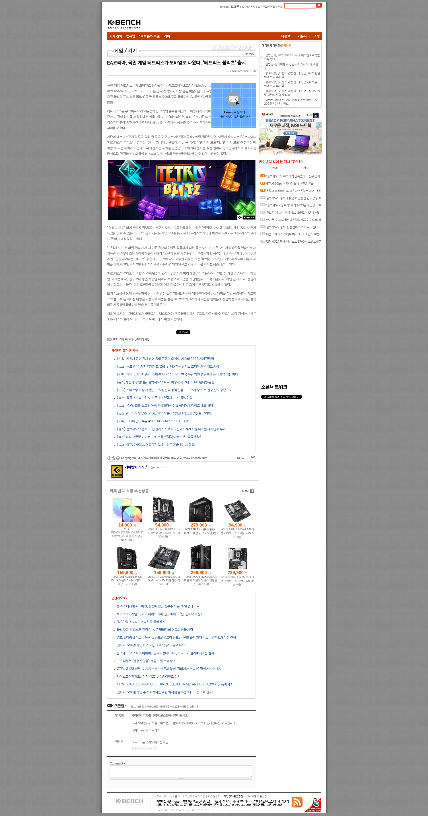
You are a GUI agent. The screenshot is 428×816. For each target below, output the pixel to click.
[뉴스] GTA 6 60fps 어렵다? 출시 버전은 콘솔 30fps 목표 (155, 445)
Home (249, 54)
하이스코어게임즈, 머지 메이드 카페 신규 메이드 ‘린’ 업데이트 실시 (159, 614)
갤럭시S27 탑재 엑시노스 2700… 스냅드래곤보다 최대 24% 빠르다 (290, 243)
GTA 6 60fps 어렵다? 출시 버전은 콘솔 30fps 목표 (287, 185)
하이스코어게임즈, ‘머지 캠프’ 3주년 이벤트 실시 (147, 677)
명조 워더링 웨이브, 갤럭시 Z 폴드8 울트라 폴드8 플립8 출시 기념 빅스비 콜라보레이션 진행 (175, 637)
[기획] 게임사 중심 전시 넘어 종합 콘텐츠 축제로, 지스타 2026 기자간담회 (164, 359)
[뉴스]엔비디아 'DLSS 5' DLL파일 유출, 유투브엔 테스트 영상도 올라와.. (164, 413)
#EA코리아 (118, 339)
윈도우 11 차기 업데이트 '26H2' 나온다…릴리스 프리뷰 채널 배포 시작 (290, 214)
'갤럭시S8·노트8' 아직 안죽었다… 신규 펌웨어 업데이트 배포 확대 (290, 177)
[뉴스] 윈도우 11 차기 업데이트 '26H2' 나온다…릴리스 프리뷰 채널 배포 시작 (167, 366)
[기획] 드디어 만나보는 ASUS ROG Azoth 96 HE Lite (152, 421)
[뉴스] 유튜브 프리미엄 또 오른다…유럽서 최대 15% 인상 (153, 398)
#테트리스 (130, 339)
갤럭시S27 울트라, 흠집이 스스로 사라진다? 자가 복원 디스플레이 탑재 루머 (290, 228)
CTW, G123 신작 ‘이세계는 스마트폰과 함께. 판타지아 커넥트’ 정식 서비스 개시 (168, 669)
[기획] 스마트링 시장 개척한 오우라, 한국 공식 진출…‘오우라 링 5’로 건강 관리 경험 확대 (173, 390)
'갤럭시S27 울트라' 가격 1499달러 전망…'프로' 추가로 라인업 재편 (290, 206)
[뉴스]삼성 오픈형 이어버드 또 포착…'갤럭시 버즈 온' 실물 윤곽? (158, 437)
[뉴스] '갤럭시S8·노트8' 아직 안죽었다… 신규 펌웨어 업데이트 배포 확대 (164, 406)
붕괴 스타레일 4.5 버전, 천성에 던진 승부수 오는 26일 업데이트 (157, 606)
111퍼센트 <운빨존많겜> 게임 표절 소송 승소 (145, 661)
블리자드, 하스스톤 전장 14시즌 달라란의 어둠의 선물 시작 (154, 630)
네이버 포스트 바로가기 (146, 730)
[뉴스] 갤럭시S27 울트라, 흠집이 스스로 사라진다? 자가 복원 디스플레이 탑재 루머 (170, 429)
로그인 (235, 6)
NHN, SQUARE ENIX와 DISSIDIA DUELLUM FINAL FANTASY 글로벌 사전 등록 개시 (174, 684)
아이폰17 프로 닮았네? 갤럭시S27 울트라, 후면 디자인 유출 (290, 221)
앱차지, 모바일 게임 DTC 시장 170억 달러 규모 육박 (150, 645)
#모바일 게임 (142, 339)
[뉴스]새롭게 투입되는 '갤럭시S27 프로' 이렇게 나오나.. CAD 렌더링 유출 (164, 382)
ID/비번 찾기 (248, 7)
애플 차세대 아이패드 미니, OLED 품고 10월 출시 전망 (290, 235)
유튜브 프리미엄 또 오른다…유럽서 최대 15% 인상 (290, 192)
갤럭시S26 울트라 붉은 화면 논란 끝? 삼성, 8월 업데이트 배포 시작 (290, 199)
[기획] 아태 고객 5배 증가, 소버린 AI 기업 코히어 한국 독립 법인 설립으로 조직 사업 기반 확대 (176, 374)
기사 (306, 168)
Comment (117, 763)
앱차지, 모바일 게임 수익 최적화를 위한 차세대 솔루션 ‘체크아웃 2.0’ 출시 (164, 692)
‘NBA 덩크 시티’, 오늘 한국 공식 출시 (140, 622)
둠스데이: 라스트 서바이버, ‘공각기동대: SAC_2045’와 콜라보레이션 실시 (164, 653)
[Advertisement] (241, 21)
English (224, 7)
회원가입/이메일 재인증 (270, 7)
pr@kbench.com (159, 467)
